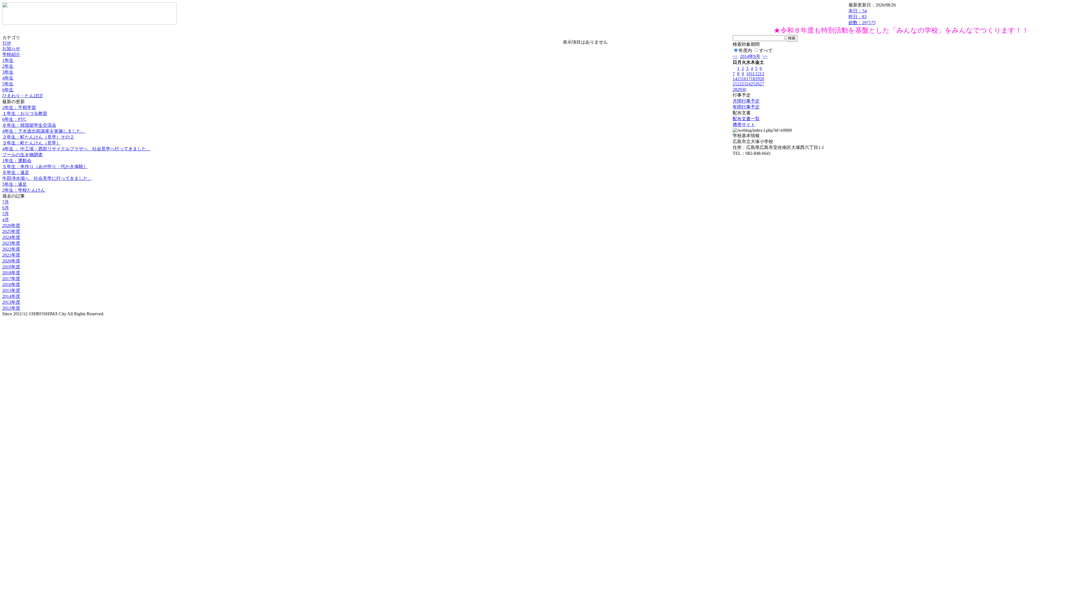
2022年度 (11, 249)
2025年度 (11, 231)
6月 (5, 207)
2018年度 (11, 272)
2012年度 (11, 308)
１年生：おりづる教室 (24, 113)
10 (748, 73)
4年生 (8, 78)
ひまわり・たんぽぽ (22, 95)
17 (748, 78)
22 (739, 83)
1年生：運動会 (17, 160)
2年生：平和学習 (19, 107)
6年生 (8, 89)
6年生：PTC (14, 119)
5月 (5, 213)
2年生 (8, 66)
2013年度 (11, 302)
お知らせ (11, 48)
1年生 (8, 60)
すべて (766, 50)
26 (757, 83)
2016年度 (11, 284)
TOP (6, 43)
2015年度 (11, 290)
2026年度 (11, 225)
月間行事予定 (746, 101)
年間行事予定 (746, 107)
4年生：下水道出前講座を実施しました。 (44, 131)
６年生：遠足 (15, 172)
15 (739, 78)
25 (753, 83)
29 (739, 89)
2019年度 (11, 266)
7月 (5, 202)
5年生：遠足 (14, 184)
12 (757, 73)
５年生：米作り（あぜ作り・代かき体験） (45, 166)
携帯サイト (744, 124)
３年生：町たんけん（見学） (31, 143)
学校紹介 (11, 54)
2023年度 (11, 243)
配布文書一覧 (746, 118)
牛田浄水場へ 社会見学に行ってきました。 (47, 178)
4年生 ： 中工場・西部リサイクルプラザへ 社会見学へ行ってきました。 (76, 148)
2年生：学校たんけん (23, 190)
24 (748, 83)
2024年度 (11, 237)
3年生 (8, 72)
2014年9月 (750, 56)
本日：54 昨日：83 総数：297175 (862, 16)
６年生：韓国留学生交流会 (29, 125)
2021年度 (11, 255)
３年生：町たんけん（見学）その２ (38, 137)
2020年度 (11, 261)
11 (753, 73)
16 (744, 78)
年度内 (745, 50)
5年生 (8, 83)
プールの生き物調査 (22, 154)
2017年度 (11, 278)
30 (744, 89)
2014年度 (11, 296)
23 (744, 83)
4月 (5, 219)
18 (753, 78)
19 (757, 78)
